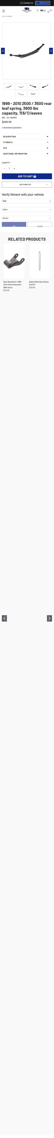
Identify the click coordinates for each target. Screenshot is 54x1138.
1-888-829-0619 (43, 3)
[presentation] (4, 618)
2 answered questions (11, 127)
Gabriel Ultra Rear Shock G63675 (38, 283)
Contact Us (28, 3)
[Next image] (51, 51)
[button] (43, 10)
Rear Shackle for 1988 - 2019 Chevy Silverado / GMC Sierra (12, 285)
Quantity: (6, 163)
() (50, 10)
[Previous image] (3, 51)
